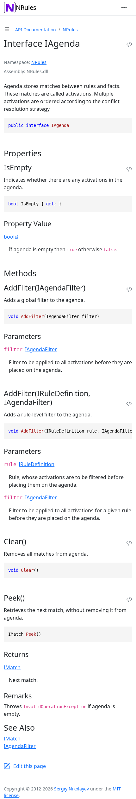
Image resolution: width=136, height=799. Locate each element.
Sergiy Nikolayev (71, 789)
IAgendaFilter (41, 349)
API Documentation (35, 30)
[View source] (129, 44)
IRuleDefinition (36, 464)
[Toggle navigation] (124, 7)
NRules (26, 7)
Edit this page (29, 766)
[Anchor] (47, 153)
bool (9, 236)
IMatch (12, 667)
